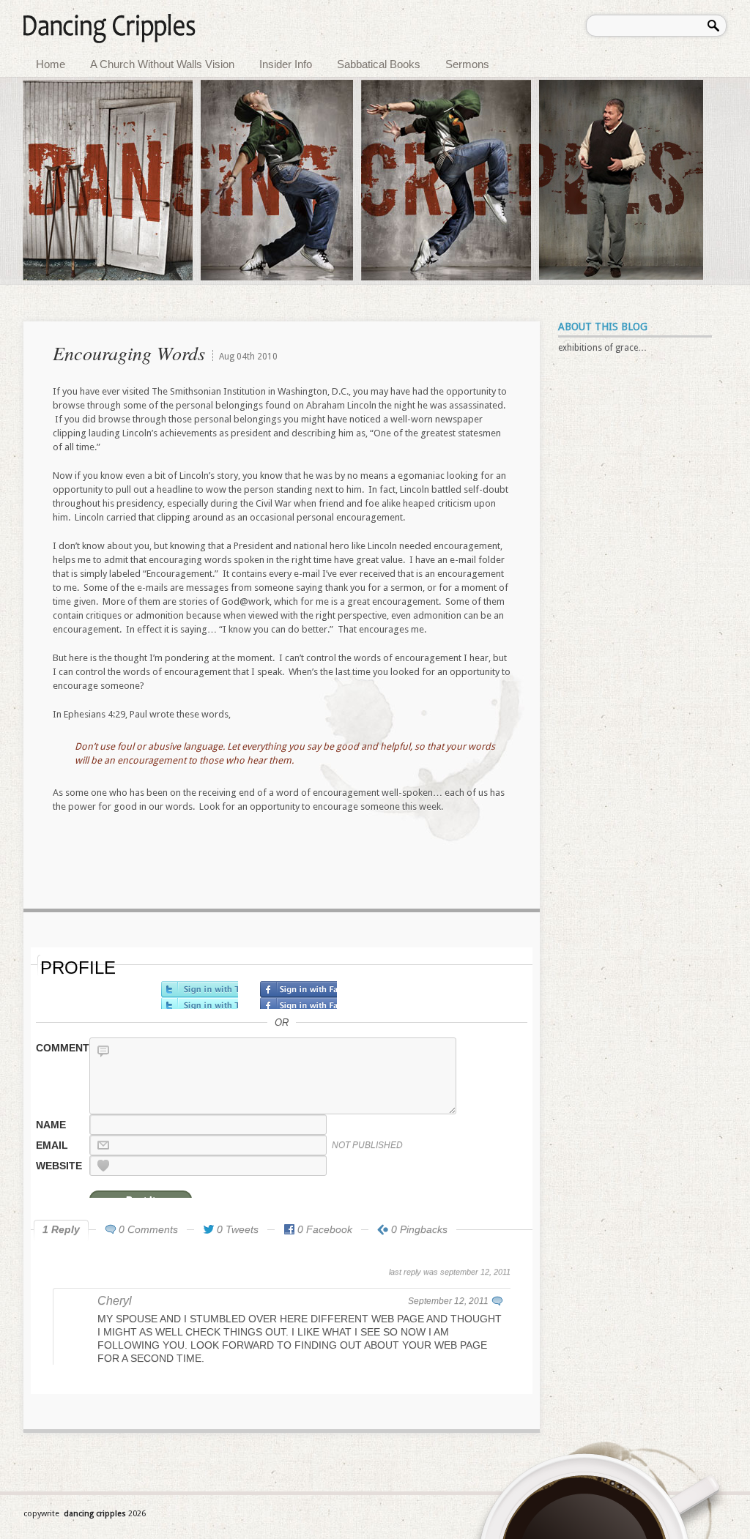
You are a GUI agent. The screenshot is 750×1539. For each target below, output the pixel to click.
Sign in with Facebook (298, 995)
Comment (61, 1048)
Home (50, 64)
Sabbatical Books (378, 64)
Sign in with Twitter (199, 995)
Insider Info (285, 64)
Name (51, 1124)
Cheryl (114, 1300)
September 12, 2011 (448, 1301)
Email (52, 1145)
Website (59, 1165)
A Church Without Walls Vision (162, 64)
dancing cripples (96, 1513)
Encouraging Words (129, 352)
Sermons (467, 64)
